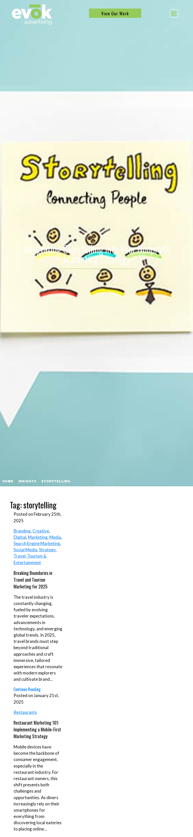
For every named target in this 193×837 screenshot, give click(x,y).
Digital (20, 537)
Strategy (47, 549)
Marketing (37, 537)
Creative (40, 531)
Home (8, 481)
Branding (22, 531)
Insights (27, 481)
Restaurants (25, 712)
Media (55, 537)
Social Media (25, 549)
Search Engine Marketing (37, 543)
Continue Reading (27, 689)
